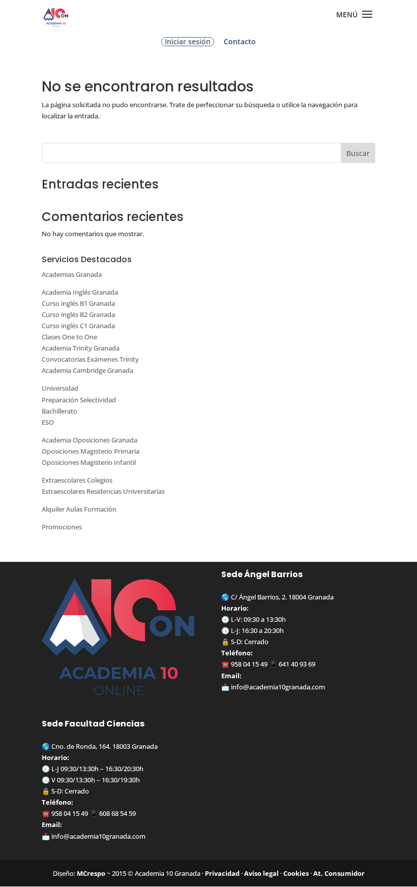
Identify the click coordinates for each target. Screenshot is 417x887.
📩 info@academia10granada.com (93, 836)
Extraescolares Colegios (77, 480)
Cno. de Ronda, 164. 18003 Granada (104, 746)
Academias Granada (72, 274)
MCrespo (91, 873)
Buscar (358, 153)
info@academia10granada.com (278, 686)
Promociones (62, 526)
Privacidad (222, 873)
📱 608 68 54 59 (112, 813)
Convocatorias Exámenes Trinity (90, 359)
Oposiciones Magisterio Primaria (90, 451)
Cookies (296, 873)
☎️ (226, 664)
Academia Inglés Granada (80, 292)
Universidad (60, 388)
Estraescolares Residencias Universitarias (103, 491)
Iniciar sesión (188, 41)
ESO (48, 422)
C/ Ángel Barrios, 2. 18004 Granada (282, 596)
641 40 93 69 (297, 664)
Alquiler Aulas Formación (79, 509)
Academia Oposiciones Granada (89, 440)
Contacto (240, 42)
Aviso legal (261, 873)
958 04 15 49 (249, 664)
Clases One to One (69, 336)
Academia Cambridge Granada (87, 370)
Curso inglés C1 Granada (78, 325)
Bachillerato (59, 411)
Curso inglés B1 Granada (78, 303)
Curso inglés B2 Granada (78, 314)
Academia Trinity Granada (81, 348)
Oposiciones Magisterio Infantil (89, 462)
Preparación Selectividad (79, 399)
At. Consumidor (339, 873)
